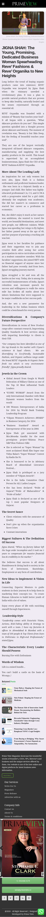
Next (39, 848)
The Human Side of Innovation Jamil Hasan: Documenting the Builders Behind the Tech (28, 710)
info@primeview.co (23, 890)
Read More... (8, 775)
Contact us (9, 809)
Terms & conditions (13, 816)
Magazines (9, 790)
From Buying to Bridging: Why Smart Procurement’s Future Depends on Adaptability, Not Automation (29, 741)
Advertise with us (12, 797)
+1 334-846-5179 (23, 881)
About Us (8, 813)
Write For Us (10, 786)
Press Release (10, 793)
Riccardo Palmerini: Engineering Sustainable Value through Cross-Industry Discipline (27, 720)
